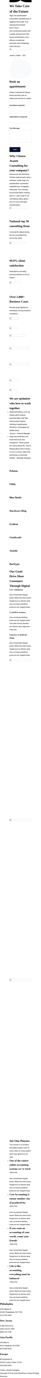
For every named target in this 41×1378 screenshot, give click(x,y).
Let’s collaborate (16, 590)
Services (3, 22)
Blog (1, 177)
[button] (20, 589)
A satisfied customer (17, 612)
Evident (13, 524)
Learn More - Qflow (11, 133)
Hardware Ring (17, 510)
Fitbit (12, 484)
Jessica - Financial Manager (19, 433)
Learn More (6, 56)
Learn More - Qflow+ (11, 137)
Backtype (14, 564)
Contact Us (4, 174)
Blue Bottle (15, 497)
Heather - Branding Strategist (20, 458)
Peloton (13, 471)
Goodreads (15, 537)
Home (2, 18)
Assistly (13, 550)
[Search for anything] (24, 181)
